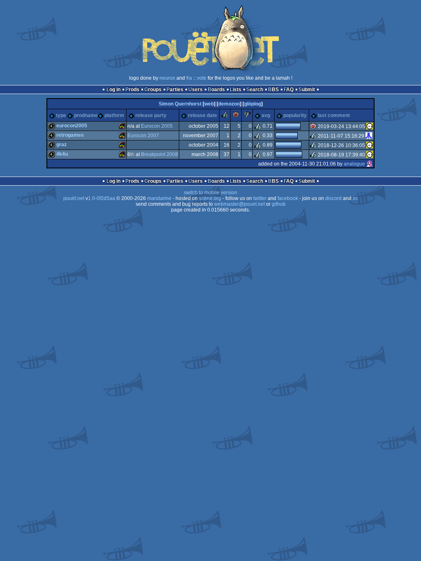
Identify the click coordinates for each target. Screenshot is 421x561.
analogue (354, 164)
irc (355, 198)
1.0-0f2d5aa (101, 198)
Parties (175, 89)
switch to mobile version (210, 192)
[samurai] (368, 136)
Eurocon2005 (71, 126)
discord (333, 198)
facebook (288, 198)
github (279, 204)
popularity (295, 115)
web (209, 104)
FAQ (289, 89)
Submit (306, 89)
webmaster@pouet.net (239, 204)
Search (254, 89)
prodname (86, 115)
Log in (113, 89)
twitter (259, 198)
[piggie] (236, 116)
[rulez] (225, 116)
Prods (132, 89)
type (61, 115)
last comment (334, 115)
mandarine (159, 198)
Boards (216, 89)
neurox (167, 78)
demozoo (229, 104)
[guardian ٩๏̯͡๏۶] (369, 126)
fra (189, 78)
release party (151, 115)
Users (195, 89)
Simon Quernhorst (180, 104)
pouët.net (73, 198)
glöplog (252, 104)
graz (61, 144)
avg (265, 115)
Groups (153, 89)
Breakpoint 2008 (159, 154)
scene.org (210, 198)
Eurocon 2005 (157, 126)
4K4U (62, 154)
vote (201, 78)
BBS (273, 89)
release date (202, 115)
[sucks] (247, 116)
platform (114, 115)
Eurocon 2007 (143, 135)
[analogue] (369, 164)
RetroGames (70, 135)
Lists (235, 89)
